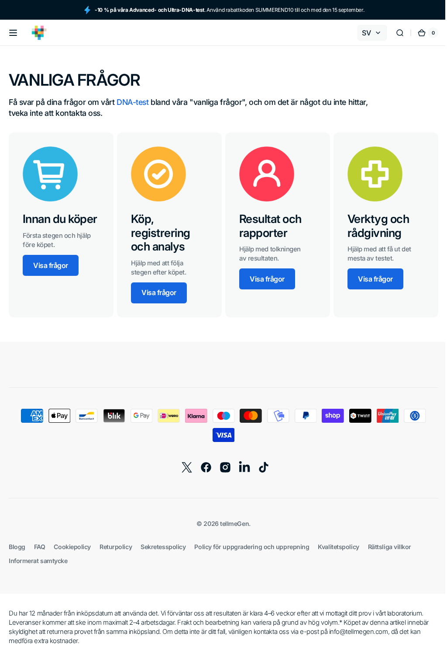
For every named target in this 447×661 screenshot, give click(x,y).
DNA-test (132, 102)
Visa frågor (50, 265)
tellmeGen (231, 523)
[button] (13, 32)
